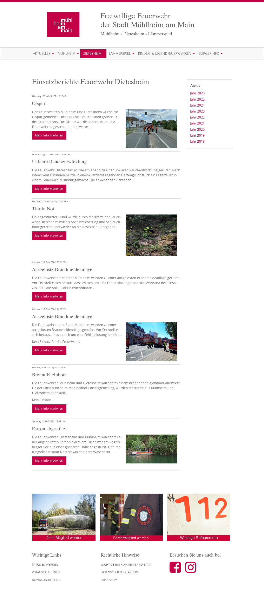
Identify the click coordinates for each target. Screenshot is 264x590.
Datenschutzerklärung (119, 572)
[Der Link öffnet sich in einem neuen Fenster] (177, 571)
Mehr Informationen (49, 135)
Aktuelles (41, 53)
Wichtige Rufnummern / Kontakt (126, 564)
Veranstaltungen (46, 572)
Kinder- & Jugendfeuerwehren (164, 53)
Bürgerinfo (209, 53)
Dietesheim (92, 53)
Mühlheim (66, 53)
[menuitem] (43, 53)
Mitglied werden (45, 564)
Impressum (109, 580)
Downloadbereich (46, 580)
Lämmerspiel (120, 53)
